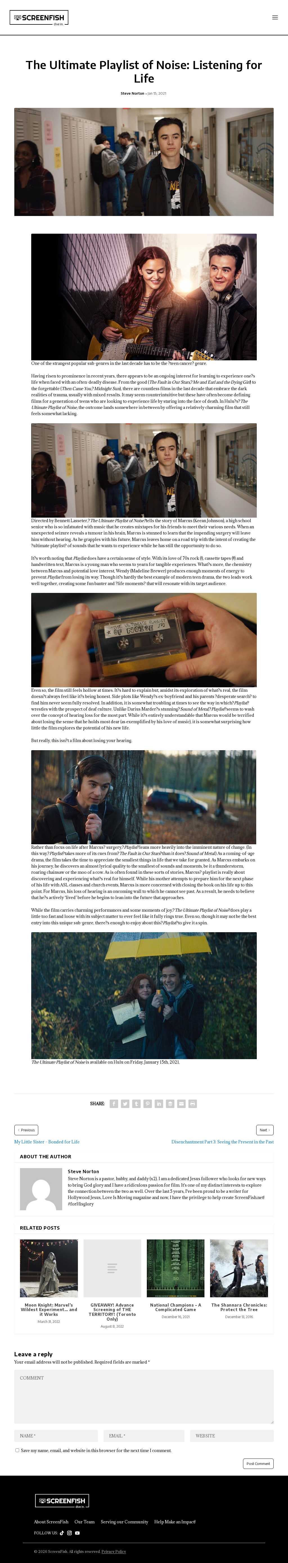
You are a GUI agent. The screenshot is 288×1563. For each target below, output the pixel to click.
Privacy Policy (114, 1551)
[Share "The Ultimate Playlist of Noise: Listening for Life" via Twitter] (125, 1103)
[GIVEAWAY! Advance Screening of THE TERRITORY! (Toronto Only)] (112, 1268)
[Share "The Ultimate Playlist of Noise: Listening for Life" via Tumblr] (136, 1103)
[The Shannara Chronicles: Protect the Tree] (239, 1268)
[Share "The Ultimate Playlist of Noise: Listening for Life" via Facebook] (114, 1103)
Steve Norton (132, 93)
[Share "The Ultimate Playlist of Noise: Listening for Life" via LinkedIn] (159, 1103)
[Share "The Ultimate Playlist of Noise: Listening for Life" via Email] (181, 1103)
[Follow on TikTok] (62, 1533)
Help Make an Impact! (174, 1522)
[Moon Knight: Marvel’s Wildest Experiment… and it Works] (49, 1268)
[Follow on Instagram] (69, 1533)
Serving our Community (124, 1522)
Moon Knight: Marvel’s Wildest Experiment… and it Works (49, 1310)
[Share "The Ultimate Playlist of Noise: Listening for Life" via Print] (192, 1103)
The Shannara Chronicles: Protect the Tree (239, 1307)
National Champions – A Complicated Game (175, 1307)
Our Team (84, 1522)
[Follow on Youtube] (77, 1533)
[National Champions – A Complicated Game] (175, 1268)
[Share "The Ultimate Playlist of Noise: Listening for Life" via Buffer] (170, 1103)
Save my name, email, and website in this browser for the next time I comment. (96, 1450)
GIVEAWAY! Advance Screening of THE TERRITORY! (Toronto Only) (112, 1312)
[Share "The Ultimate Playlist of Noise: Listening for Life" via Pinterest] (147, 1103)
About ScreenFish (51, 1522)
